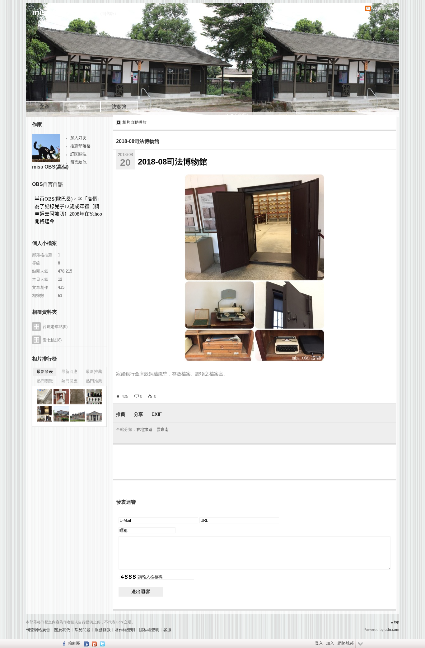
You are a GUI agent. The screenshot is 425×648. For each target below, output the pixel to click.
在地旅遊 (144, 429)
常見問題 (82, 629)
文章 (44, 106)
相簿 (82, 106)
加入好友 (78, 138)
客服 (167, 629)
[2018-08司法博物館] (44, 396)
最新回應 (69, 371)
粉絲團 (74, 643)
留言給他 (78, 162)
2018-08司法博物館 (137, 141)
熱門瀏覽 (45, 381)
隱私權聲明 (149, 629)
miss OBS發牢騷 (63, 12)
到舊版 (108, 13)
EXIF (157, 414)
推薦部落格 (80, 146)
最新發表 (45, 371)
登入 (319, 643)
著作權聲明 (125, 629)
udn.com (392, 629)
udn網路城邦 (383, 8)
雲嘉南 (162, 429)
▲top (394, 622)
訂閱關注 (78, 154)
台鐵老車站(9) (55, 326)
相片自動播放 (134, 122)
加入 (330, 643)
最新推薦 (94, 371)
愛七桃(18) (52, 340)
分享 (138, 414)
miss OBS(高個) (50, 166)
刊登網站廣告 (38, 629)
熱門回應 (69, 381)
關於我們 (62, 629)
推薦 (120, 414)
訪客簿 (119, 106)
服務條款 (103, 629)
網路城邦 (346, 643)
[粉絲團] (63, 643)
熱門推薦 (94, 381)
